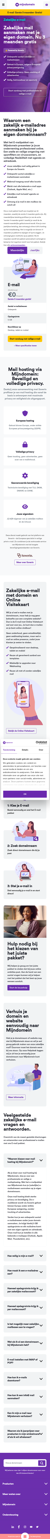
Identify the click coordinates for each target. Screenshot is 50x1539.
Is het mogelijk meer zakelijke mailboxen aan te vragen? (23, 1325)
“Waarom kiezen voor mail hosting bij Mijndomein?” (21, 1160)
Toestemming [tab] (9, 750)
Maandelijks (17, 250)
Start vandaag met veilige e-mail (25, 339)
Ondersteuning (10, 1515)
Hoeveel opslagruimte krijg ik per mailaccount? (22, 1307)
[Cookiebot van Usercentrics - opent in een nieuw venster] (36, 742)
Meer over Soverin (25, 562)
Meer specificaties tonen (26, 346)
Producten (8, 1484)
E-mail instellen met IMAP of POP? (22, 1361)
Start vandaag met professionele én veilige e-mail (25, 92)
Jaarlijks (34, 250)
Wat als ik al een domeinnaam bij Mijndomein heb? (23, 1343)
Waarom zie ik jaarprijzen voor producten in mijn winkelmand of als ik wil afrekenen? (23, 1434)
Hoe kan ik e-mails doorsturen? (17, 1379)
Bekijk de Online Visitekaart (21, 731)
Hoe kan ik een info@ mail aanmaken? (20, 1397)
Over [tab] (41, 750)
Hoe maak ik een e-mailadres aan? (22, 1272)
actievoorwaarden (18, 245)
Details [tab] (25, 750)
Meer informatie (15, 1097)
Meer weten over (12, 1494)
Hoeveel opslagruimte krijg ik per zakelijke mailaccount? (22, 1290)
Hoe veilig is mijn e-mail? (20, 1256)
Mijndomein (9, 1504)
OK (25, 794)
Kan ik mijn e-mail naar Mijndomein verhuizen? (19, 1414)
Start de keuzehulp (18, 988)
